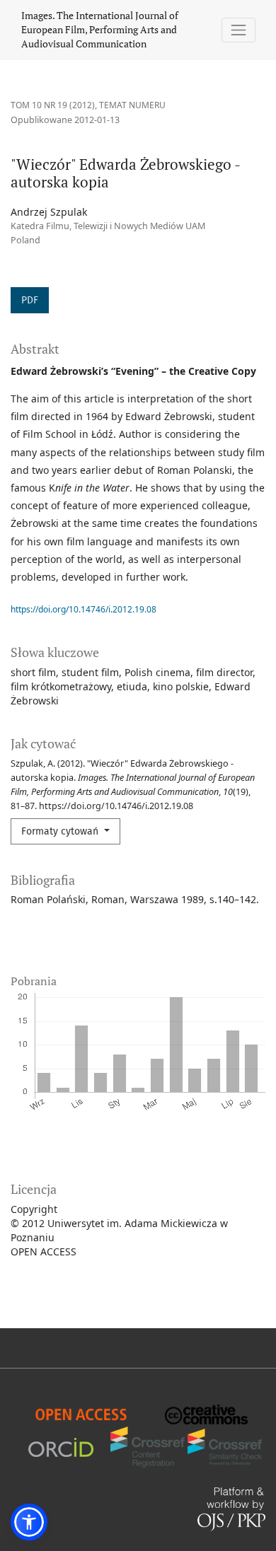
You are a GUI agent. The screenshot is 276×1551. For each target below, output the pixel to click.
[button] (29, 1522)
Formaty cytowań (61, 831)
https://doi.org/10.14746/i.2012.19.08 (83, 609)
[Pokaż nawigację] (239, 30)
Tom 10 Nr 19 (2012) (53, 105)
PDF (29, 300)
